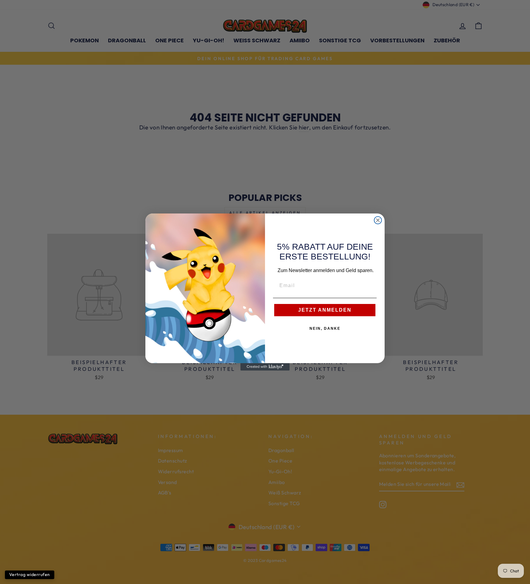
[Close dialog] (378, 220)
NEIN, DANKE (324, 328)
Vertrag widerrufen (29, 574)
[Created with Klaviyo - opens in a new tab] (265, 367)
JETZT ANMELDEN (324, 310)
